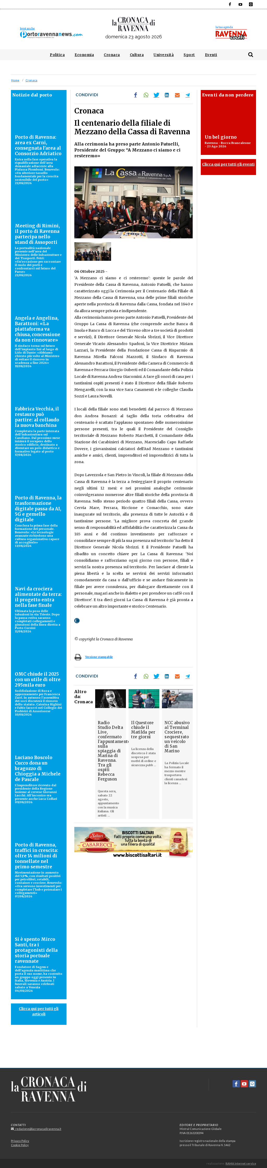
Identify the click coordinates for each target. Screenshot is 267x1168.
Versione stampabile (99, 657)
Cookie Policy (20, 1145)
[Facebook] (230, 4)
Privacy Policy (20, 1140)
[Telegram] (188, 95)
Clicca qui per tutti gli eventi (228, 164)
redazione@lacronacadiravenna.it (37, 1128)
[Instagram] (251, 4)
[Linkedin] (167, 95)
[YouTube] (240, 4)
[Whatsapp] (146, 95)
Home (15, 80)
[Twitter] (156, 95)
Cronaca (31, 80)
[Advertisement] (133, 1049)
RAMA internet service (241, 1163)
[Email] (177, 95)
